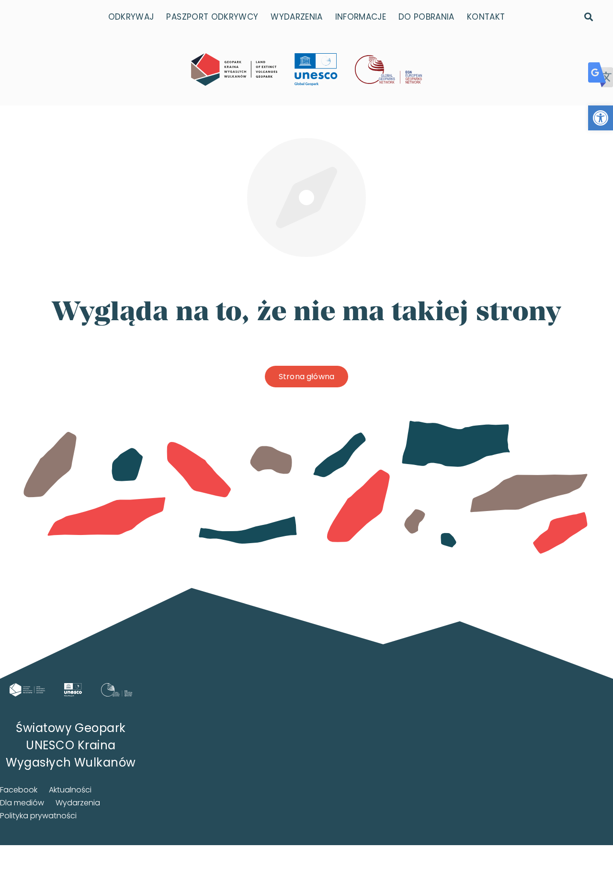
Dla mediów (22, 802)
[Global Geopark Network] (116, 690)
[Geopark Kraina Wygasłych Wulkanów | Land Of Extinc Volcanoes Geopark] (234, 69)
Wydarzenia (78, 802)
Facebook (18, 789)
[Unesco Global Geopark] (73, 690)
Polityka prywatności (38, 815)
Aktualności (70, 789)
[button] (600, 117)
